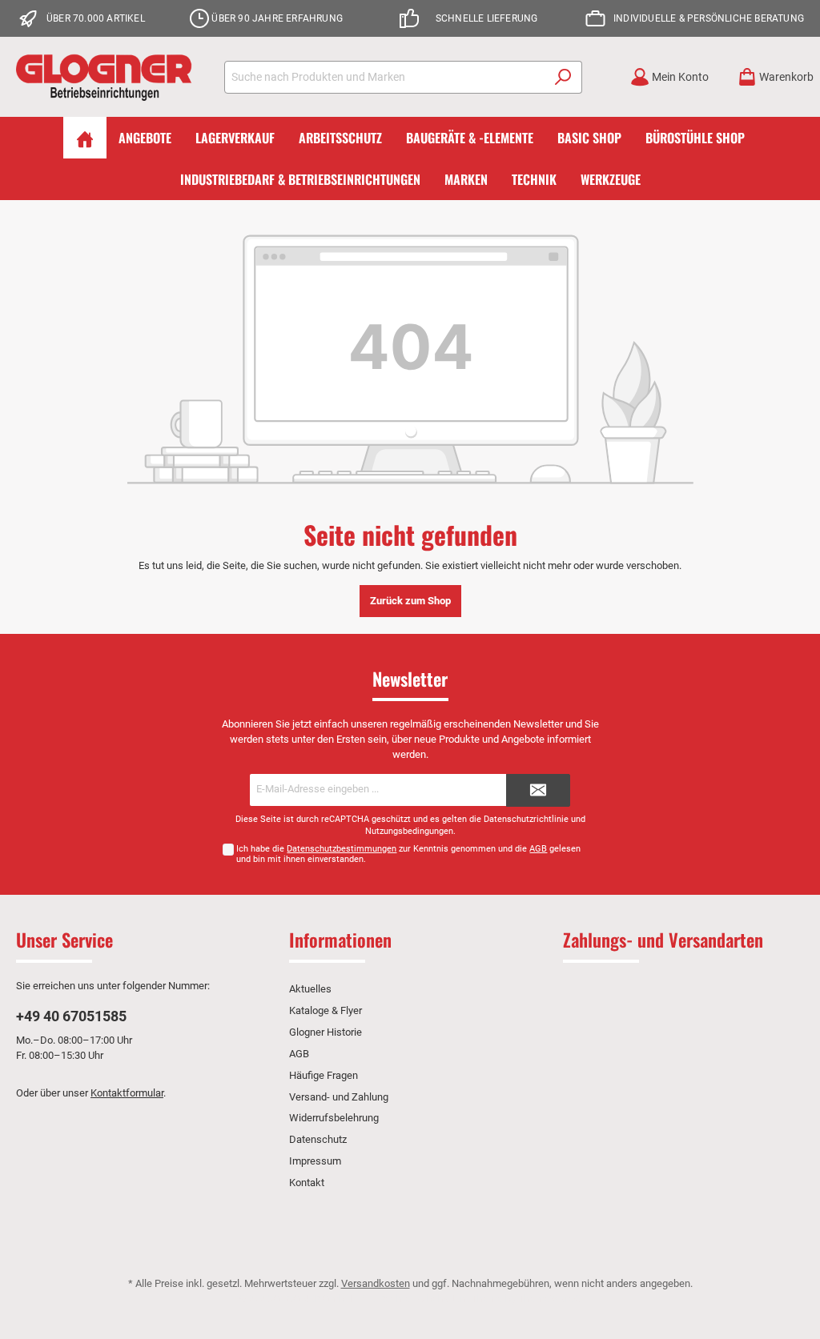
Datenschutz (318, 1139)
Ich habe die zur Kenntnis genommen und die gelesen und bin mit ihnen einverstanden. (408, 854)
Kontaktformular (126, 1093)
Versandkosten (375, 1283)
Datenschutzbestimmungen (341, 849)
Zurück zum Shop (410, 601)
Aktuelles (310, 989)
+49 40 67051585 (71, 1016)
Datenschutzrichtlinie (526, 819)
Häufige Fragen (323, 1075)
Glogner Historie (325, 1032)
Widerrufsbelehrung (334, 1118)
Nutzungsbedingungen (409, 831)
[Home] (85, 137)
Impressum (315, 1161)
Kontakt (306, 1183)
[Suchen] (563, 77)
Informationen (340, 939)
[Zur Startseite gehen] (104, 77)
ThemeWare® (550, 1299)
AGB (538, 849)
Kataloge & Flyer (325, 1010)
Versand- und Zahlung (338, 1097)
